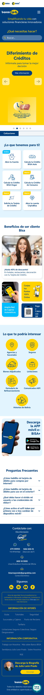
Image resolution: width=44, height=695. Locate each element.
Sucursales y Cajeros (12, 619)
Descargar (30, 672)
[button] (6, 81)
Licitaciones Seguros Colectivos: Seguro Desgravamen (19, 631)
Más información (22, 73)
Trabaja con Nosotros (11, 644)
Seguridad (34, 614)
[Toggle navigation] (39, 12)
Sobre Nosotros (34, 649)
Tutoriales (19, 614)
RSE (21, 654)
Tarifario (21, 624)
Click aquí (33, 599)
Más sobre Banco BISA (31, 644)
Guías (6, 614)
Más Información (22, 532)
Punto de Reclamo (32, 619)
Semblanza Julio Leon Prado (14, 649)
